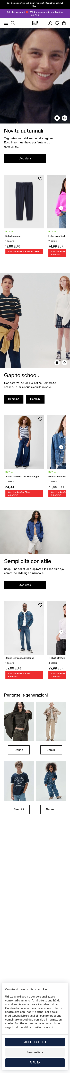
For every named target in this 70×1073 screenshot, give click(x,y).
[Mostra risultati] (13, 23)
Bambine (13, 399)
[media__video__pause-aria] (57, 118)
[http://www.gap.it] (35, 23)
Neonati (51, 809)
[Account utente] (50, 23)
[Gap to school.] (35, 340)
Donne (19, 750)
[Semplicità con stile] (35, 551)
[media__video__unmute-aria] (64, 118)
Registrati (50, 3)
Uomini (51, 750)
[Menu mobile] (6, 23)
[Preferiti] (57, 23)
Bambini (35, 399)
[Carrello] (64, 23)
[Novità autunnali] (35, 97)
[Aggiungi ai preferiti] (40, 178)
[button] (61, 208)
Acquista (25, 158)
